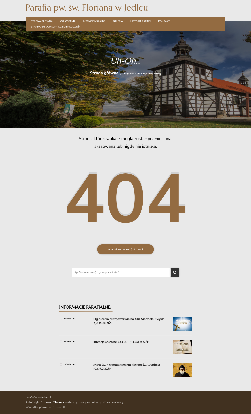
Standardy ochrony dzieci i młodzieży (56, 26)
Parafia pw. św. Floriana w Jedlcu (87, 7)
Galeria (118, 21)
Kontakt (164, 21)
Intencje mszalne (94, 21)
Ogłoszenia (67, 21)
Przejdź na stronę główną (125, 249)
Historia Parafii (140, 21)
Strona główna (42, 21)
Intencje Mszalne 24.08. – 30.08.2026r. (121, 342)
